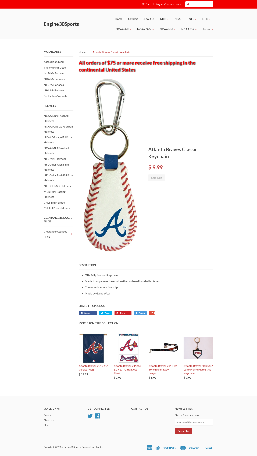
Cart (148, 4)
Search (47, 415)
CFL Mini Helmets (55, 202)
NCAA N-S (167, 29)
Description (87, 265)
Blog (46, 425)
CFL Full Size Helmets (57, 208)
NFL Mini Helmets (55, 158)
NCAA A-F (122, 29)
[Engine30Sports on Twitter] (90, 417)
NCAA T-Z (188, 29)
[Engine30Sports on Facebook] (97, 417)
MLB (163, 18)
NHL (205, 18)
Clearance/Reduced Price (55, 234)
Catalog (133, 18)
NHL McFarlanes (54, 90)
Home (118, 18)
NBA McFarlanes (54, 79)
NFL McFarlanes (54, 84)
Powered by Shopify (92, 447)
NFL (192, 18)
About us (149, 18)
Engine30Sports (61, 24)
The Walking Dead (55, 67)
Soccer (207, 29)
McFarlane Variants (55, 96)
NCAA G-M (144, 29)
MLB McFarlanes (54, 73)
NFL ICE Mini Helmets (57, 186)
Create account (172, 4)
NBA (177, 18)
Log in (159, 4)
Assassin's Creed (54, 61)
